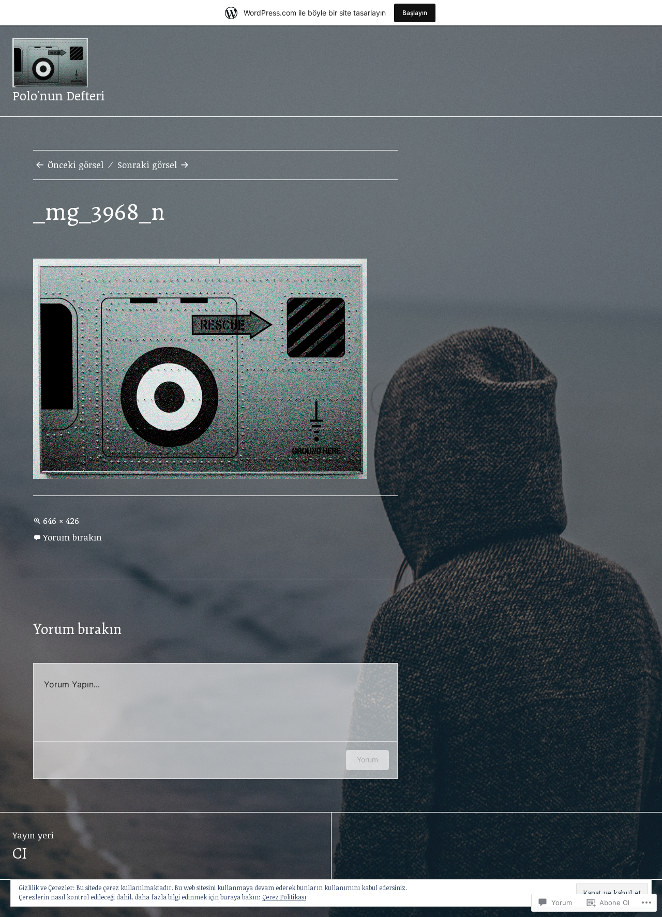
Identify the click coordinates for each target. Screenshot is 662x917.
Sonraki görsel (147, 165)
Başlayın (414, 13)
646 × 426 (61, 521)
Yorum (367, 759)
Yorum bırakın (72, 537)
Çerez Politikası (284, 897)
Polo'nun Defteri (58, 95)
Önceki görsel (75, 165)
